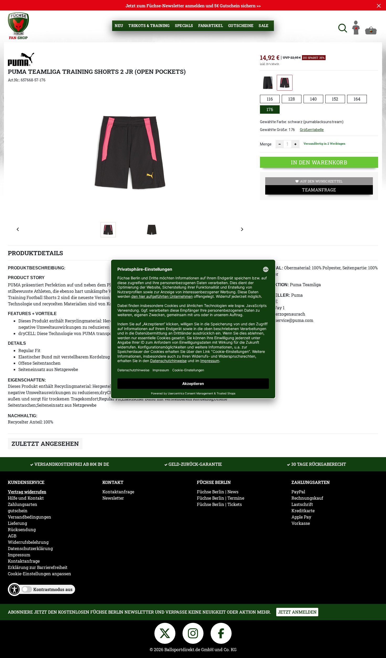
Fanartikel (210, 25)
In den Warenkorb (319, 162)
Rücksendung (22, 529)
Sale (263, 25)
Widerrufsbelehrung (28, 542)
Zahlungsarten (22, 504)
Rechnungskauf (307, 498)
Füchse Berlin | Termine (220, 498)
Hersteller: (275, 295)
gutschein (18, 510)
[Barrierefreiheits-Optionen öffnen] (14, 589)
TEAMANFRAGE (319, 189)
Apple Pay (301, 517)
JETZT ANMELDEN (297, 612)
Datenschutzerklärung (30, 548)
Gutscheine (241, 25)
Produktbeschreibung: (36, 268)
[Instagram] (193, 632)
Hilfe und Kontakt (26, 498)
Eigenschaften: (27, 380)
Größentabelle (312, 130)
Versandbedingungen (29, 517)
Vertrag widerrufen (27, 491)
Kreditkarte (303, 510)
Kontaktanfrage (24, 561)
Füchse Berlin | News (217, 491)
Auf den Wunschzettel (321, 181)
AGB (12, 536)
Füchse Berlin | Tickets (219, 504)
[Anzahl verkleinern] (280, 144)
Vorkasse (300, 523)
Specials (184, 25)
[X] (165, 632)
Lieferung (17, 523)
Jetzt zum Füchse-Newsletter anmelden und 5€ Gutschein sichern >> (193, 5)
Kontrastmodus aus (52, 589)
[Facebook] (221, 632)
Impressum (19, 554)
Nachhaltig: (22, 416)
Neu (119, 25)
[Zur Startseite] (18, 25)
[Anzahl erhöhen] (295, 144)
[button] (342, 27)
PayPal (298, 491)
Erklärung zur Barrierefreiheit (37, 567)
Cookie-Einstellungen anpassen (39, 573)
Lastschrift (302, 504)
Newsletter (113, 498)
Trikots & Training (148, 25)
